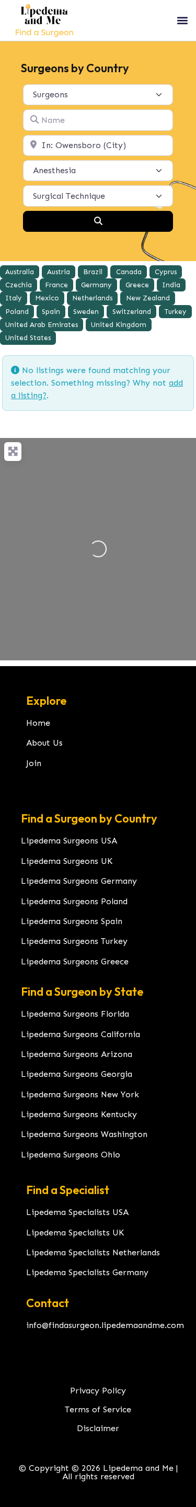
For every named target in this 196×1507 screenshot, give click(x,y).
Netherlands (92, 298)
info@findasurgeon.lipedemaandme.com (105, 1325)
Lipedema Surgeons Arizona (76, 1054)
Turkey (175, 311)
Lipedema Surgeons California (80, 1034)
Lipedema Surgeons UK (66, 861)
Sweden (86, 311)
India (171, 284)
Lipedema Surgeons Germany (79, 881)
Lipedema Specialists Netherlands (93, 1252)
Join (33, 763)
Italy (13, 298)
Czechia (18, 284)
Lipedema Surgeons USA (69, 841)
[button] (182, 20)
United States (28, 337)
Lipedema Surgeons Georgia (76, 1074)
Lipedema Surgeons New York (80, 1094)
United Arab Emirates (41, 324)
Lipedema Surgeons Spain (71, 921)
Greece (137, 284)
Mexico (47, 298)
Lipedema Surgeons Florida (75, 1014)
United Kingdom (118, 324)
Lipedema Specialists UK (75, 1233)
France (56, 284)
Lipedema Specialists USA (77, 1212)
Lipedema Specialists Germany (87, 1272)
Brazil (92, 271)
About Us (44, 743)
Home (38, 723)
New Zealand (148, 298)
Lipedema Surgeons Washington (84, 1134)
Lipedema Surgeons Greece (75, 961)
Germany (96, 284)
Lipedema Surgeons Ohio (70, 1155)
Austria (58, 271)
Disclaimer (98, 1428)
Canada (129, 271)
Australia (19, 271)
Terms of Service (98, 1409)
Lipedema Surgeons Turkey (74, 941)
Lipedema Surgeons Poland (74, 901)
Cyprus (166, 271)
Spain (51, 311)
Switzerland (131, 311)
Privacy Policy (98, 1391)
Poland (17, 311)
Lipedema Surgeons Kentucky (79, 1114)
